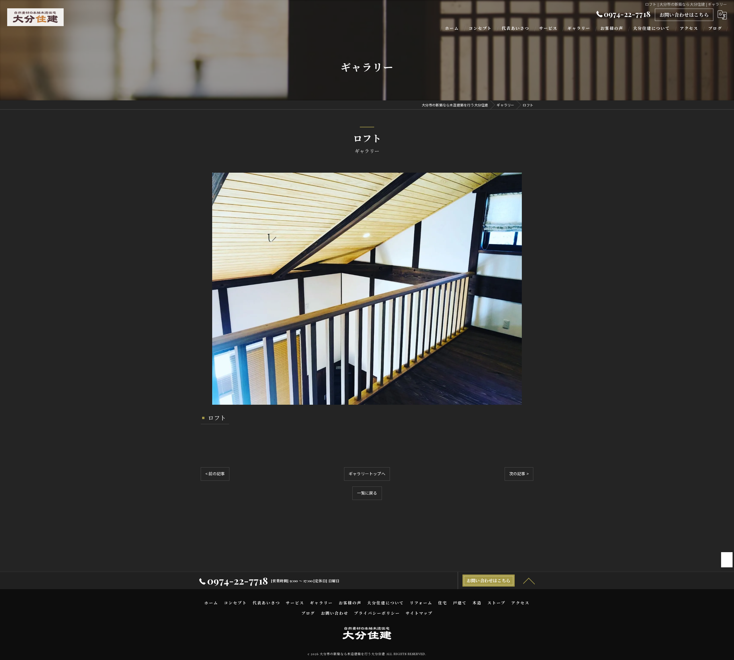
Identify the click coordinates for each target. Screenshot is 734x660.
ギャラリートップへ (367, 473)
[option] (367, 289)
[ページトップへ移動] (529, 580)
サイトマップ (419, 613)
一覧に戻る (367, 493)
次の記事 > (519, 473)
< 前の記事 (215, 473)
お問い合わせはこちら (684, 14)
